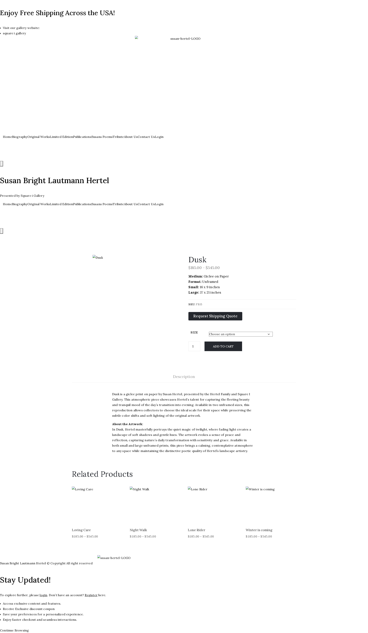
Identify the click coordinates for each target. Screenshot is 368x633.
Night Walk (138, 530)
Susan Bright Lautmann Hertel (54, 180)
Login (159, 137)
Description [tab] (184, 376)
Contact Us (146, 137)
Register (91, 595)
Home (7, 137)
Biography (19, 137)
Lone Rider (196, 530)
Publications (82, 137)
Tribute (118, 137)
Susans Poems (102, 137)
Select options (96, 519)
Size (194, 332)
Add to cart (223, 346)
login (43, 595)
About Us (131, 137)
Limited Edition (61, 137)
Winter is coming (259, 530)
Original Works (38, 137)
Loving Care (81, 530)
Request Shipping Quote (215, 316)
